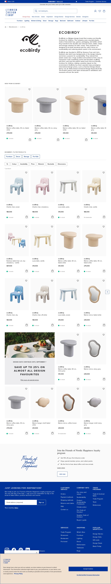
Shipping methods (67, 500)
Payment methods (67, 497)
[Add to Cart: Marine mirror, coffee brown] (78, 433)
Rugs (56, 21)
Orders (63, 494)
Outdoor (77, 21)
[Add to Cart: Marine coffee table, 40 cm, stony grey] (58, 140)
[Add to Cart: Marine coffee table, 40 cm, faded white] (30, 140)
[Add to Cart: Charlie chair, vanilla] (104, 217)
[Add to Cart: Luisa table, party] (78, 217)
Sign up (41, 502)
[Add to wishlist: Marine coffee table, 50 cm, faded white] (86, 89)
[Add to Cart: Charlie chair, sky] (26, 325)
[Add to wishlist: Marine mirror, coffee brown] (78, 388)
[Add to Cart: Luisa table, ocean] (78, 325)
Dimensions (62, 164)
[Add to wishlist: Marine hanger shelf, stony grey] (103, 388)
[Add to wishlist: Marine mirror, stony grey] (103, 334)
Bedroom (63, 21)
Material (41, 164)
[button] (95, 11)
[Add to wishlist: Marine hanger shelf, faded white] (52, 388)
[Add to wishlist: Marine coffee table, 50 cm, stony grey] (78, 334)
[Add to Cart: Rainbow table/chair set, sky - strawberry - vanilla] (26, 271)
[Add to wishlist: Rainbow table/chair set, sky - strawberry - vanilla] (26, 226)
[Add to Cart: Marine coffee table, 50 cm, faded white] (86, 140)
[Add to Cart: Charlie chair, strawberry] (52, 217)
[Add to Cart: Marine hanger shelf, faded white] (52, 433)
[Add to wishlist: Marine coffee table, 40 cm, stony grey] (57, 89)
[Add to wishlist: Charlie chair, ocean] (26, 172)
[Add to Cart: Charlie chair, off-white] (52, 325)
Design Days (26, 17)
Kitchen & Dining (36, 21)
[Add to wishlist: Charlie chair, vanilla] (103, 172)
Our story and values (82, 493)
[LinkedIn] (28, 550)
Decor (45, 21)
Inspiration (50, 17)
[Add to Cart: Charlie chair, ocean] (26, 217)
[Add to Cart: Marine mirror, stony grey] (104, 379)
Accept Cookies (88, 569)
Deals (43, 17)
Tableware (80, 548)
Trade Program (98, 499)
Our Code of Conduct (81, 511)
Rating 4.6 (60, 1)
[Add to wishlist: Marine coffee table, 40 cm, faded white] (29, 89)
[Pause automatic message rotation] (76, 1)
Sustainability (81, 497)
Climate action (82, 507)
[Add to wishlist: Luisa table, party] (78, 172)
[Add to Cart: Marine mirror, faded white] (104, 325)
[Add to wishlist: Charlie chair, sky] (26, 280)
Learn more (61, 468)
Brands (78, 17)
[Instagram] (7, 550)
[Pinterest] (21, 550)
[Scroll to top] (107, 292)
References (97, 505)
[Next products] (104, 105)
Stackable (50, 164)
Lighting (26, 21)
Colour (14, 164)
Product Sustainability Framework (81, 502)
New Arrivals (36, 17)
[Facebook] (14, 550)
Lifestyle (84, 21)
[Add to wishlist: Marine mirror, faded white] (103, 280)
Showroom (64, 535)
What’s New (81, 532)
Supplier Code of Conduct (82, 516)
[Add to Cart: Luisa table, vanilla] (52, 271)
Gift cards (96, 540)
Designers (85, 17)
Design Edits (97, 537)
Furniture (20, 21)
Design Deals (97, 543)
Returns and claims (67, 503)
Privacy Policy (18, 574)
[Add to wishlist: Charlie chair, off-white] (52, 280)
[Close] (36, 552)
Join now (62, 474)
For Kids (91, 21)
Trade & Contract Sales (98, 495)
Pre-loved (64, 541)
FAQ (62, 506)
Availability (23, 164)
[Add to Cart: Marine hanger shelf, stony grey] (104, 433)
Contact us (64, 509)
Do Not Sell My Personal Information (88, 575)
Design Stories (59, 17)
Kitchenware (81, 545)
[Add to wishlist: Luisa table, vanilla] (52, 226)
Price (33, 164)
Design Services (70, 17)
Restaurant (64, 538)
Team (94, 502)
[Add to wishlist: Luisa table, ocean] (78, 280)
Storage (50, 21)
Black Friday (97, 546)
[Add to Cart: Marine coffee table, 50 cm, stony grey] (78, 379)
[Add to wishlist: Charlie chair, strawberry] (52, 172)
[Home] (5, 27)
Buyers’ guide (82, 520)
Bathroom (70, 21)
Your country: (9, 508)
